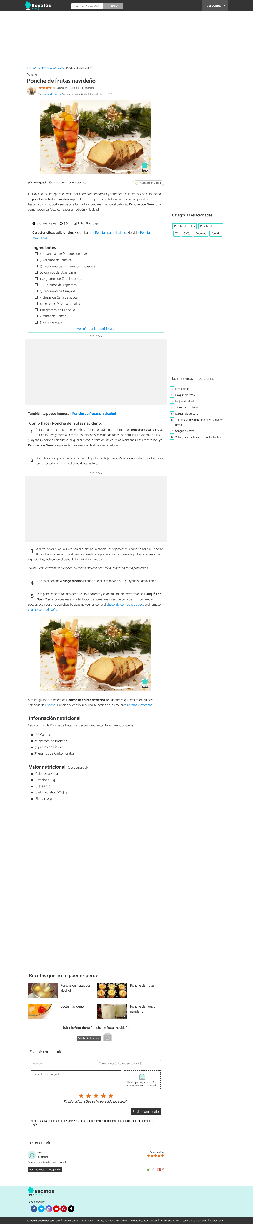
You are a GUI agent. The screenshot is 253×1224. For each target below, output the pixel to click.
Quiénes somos (71, 1220)
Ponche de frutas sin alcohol (94, 414)
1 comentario (88, 88)
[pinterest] (63, 1208)
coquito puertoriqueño (42, 610)
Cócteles (201, 233)
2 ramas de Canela (52, 316)
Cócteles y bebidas (46, 68)
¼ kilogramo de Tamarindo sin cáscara (67, 266)
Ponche (60, 68)
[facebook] (34, 1208)
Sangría (215, 233)
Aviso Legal (87, 1220)
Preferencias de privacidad (144, 1220)
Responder (55, 1169)
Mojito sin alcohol (186, 401)
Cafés (187, 233)
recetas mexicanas (139, 705)
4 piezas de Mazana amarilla (59, 304)
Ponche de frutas (184, 226)
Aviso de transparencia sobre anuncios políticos (183, 1220)
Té (176, 233)
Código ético (216, 1220)
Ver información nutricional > (95, 329)
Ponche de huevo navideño (142, 1009)
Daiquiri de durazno (187, 413)
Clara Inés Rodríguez (51, 94)
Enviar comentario (146, 1112)
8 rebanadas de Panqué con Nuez (63, 254)
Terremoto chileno (186, 407)
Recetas (31, 68)
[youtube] (56, 1208)
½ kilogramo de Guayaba (57, 291)
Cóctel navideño (72, 1006)
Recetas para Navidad (110, 233)
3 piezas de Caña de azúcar (59, 297)
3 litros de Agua (50, 322)
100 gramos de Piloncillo (57, 310)
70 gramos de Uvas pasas (57, 272)
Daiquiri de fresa (185, 395)
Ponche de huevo (210, 226)
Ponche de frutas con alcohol (75, 988)
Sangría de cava (184, 431)
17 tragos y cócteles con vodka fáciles (198, 437)
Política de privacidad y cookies (112, 1220)
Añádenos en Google (150, 183)
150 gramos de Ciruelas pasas (60, 279)
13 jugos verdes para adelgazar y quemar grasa (199, 422)
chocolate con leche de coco (125, 604)
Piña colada (182, 388)
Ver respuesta (37, 1169)
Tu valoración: (72, 1102)
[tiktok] (71, 1208)
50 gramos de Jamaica (55, 260)
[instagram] (48, 1208)
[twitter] (41, 1208)
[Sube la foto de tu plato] (107, 1037)
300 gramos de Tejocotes (58, 285)
